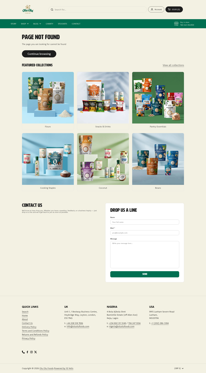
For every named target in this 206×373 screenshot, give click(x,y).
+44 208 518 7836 (74, 323)
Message (113, 239)
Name (112, 217)
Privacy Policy (28, 338)
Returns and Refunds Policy (35, 334)
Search (25, 311)
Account (158, 9)
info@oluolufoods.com (78, 326)
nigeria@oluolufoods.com (121, 326)
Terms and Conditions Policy (35, 330)
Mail (112, 228)
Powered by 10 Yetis (63, 368)
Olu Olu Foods (46, 368)
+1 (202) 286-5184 (160, 323)
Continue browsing (39, 53)
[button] (174, 9)
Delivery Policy (29, 326)
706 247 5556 (134, 323)
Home (25, 315)
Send (144, 274)
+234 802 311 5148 (117, 323)
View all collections (173, 65)
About (25, 319)
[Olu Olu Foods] (28, 9)
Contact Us (27, 323)
